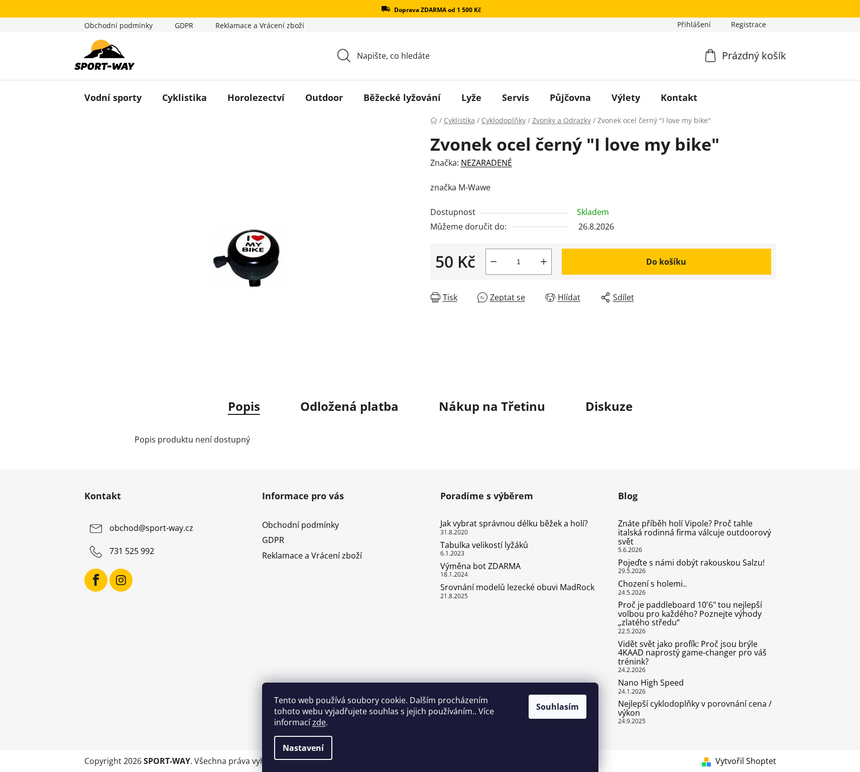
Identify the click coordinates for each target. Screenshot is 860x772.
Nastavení (303, 747)
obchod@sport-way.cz (151, 528)
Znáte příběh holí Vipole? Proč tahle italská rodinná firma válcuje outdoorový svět (694, 532)
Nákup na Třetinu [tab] (492, 406)
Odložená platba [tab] (349, 406)
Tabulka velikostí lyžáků (484, 545)
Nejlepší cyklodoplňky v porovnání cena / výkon (695, 708)
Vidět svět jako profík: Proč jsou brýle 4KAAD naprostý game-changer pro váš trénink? (692, 653)
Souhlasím (557, 706)
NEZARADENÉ (486, 162)
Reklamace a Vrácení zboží (259, 25)
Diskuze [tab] (609, 406)
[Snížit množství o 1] (493, 261)
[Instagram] (121, 580)
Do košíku (666, 261)
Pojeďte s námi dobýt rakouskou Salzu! (691, 563)
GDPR (184, 25)
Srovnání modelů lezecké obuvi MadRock (517, 587)
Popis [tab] (244, 406)
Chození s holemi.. (652, 584)
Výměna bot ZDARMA (480, 566)
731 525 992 (131, 551)
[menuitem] (113, 97)
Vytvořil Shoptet (745, 760)
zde (319, 722)
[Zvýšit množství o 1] (543, 261)
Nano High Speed (651, 683)
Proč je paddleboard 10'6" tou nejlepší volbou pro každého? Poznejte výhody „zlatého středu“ (690, 614)
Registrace (748, 24)
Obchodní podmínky (118, 25)
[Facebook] (95, 580)
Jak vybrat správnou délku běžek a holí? (514, 523)
